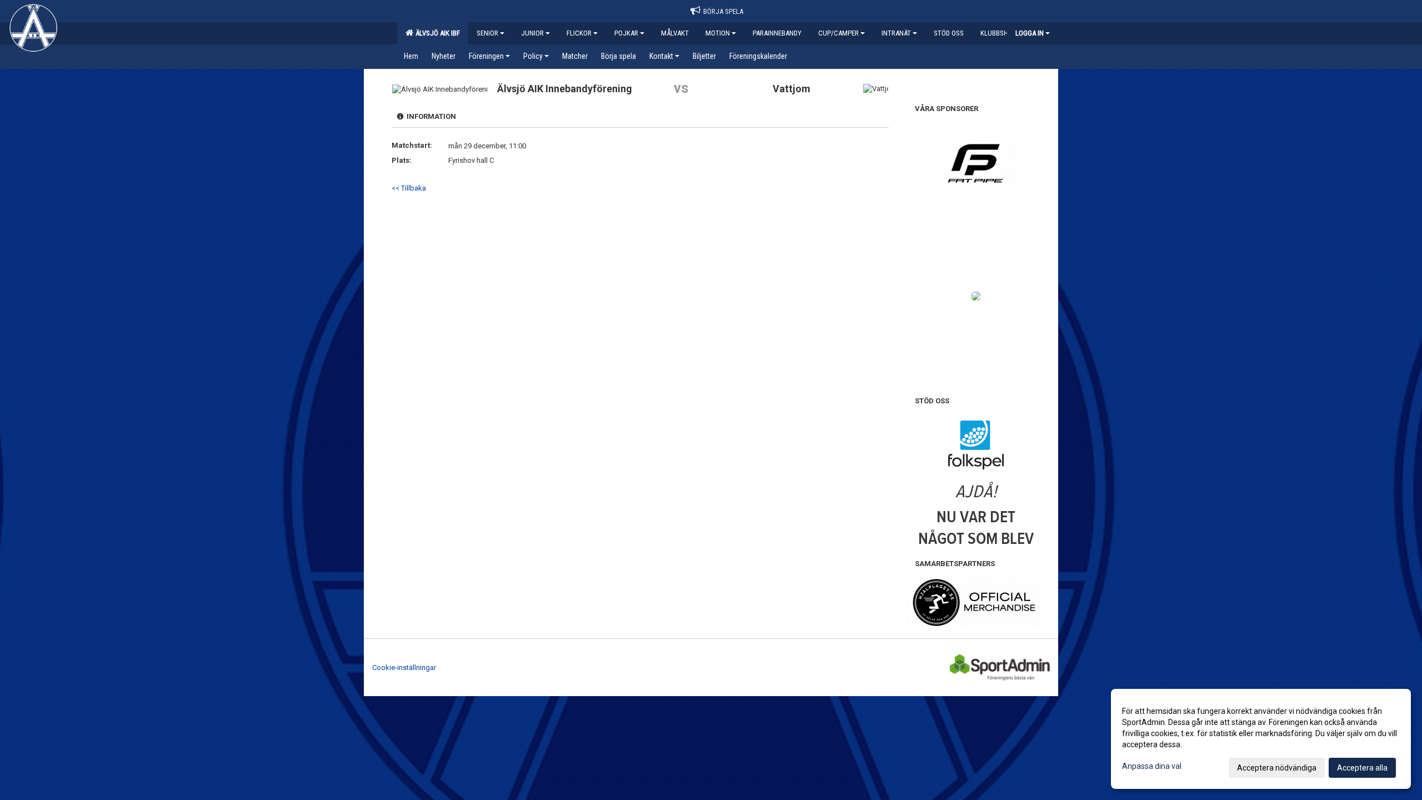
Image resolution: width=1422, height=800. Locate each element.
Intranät (896, 33)
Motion (717, 33)
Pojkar (626, 33)
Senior (487, 33)
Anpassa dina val (1151, 766)
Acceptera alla (1362, 767)
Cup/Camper (838, 33)
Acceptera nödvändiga (1276, 767)
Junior (532, 33)
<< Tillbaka (409, 188)
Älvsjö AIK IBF (436, 33)
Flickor (579, 33)
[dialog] (1261, 739)
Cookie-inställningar (404, 667)
